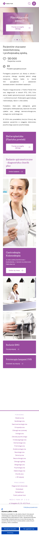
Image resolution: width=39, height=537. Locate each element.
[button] (15, 40)
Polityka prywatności (31, 507)
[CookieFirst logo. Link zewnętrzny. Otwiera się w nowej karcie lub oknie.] (2, 509)
